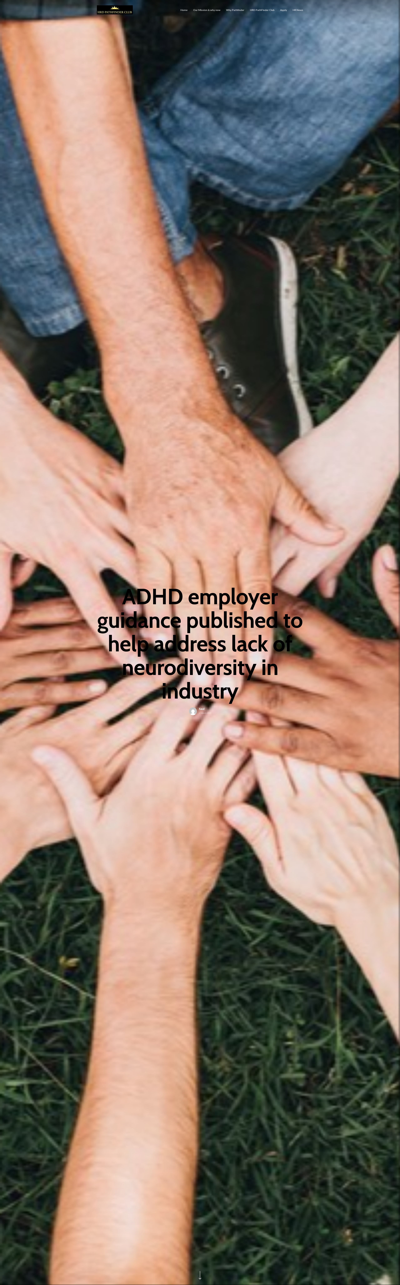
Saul (202, 709)
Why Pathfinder (235, 10)
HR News (298, 10)
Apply (283, 10)
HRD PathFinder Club (262, 10)
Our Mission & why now (206, 10)
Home (184, 10)
